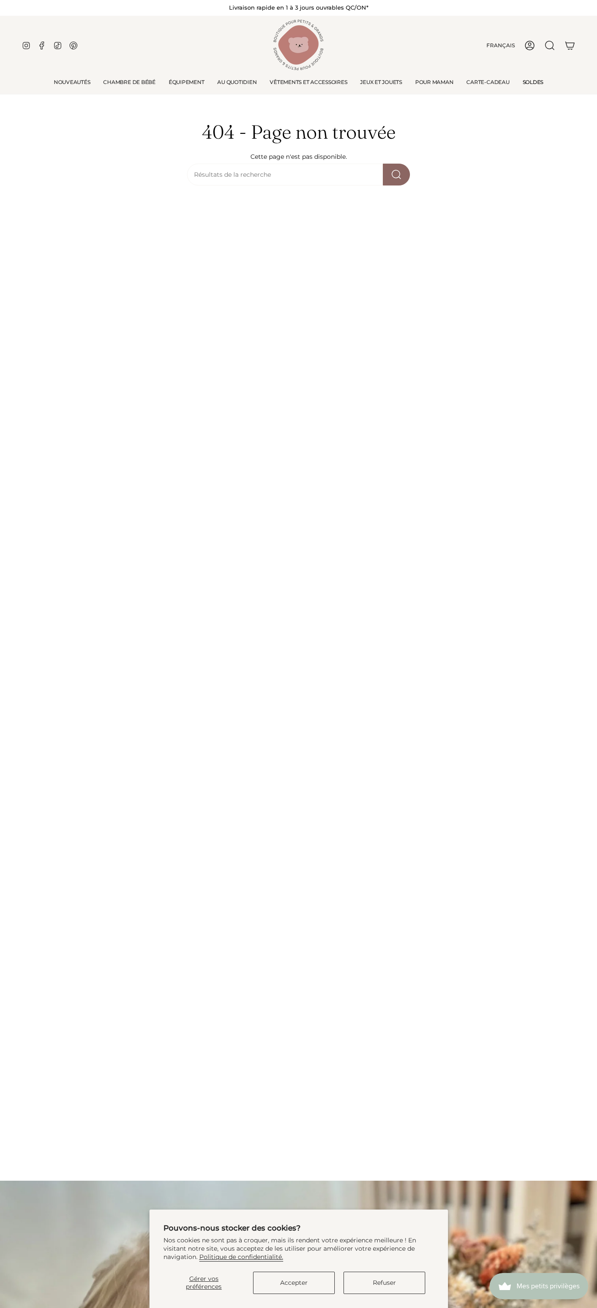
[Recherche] (396, 174)
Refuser (384, 1283)
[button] (129, 82)
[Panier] (570, 45)
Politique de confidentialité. (241, 1257)
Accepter (294, 1283)
